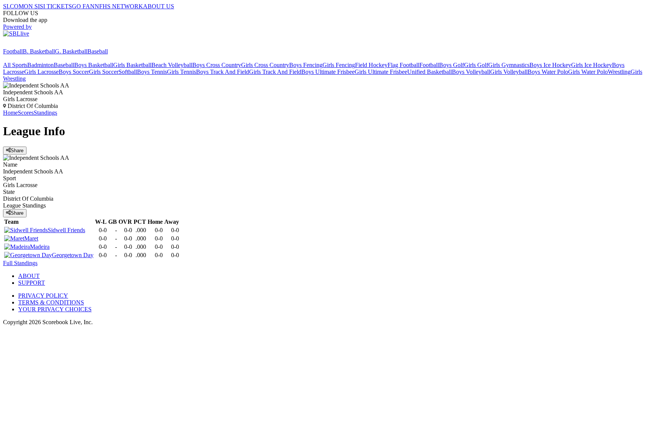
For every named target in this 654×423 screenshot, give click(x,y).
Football (13, 51)
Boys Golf (451, 65)
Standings (45, 112)
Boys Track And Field (222, 72)
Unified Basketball (429, 72)
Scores (26, 112)
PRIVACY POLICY (43, 295)
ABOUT (29, 276)
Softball (127, 72)
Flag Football (403, 65)
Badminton (40, 65)
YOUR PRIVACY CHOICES (55, 309)
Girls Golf (476, 65)
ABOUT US (158, 6)
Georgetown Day (72, 255)
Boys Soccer (74, 72)
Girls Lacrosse (41, 72)
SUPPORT (31, 282)
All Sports (15, 65)
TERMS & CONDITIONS (51, 302)
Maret (31, 238)
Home (10, 112)
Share (17, 150)
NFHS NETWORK (119, 6)
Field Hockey (371, 65)
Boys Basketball (93, 65)
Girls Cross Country (265, 65)
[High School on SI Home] (32, 44)
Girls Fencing (338, 65)
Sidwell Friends (66, 230)
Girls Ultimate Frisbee (381, 72)
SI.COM (13, 6)
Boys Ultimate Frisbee (328, 72)
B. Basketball (39, 51)
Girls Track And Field (275, 72)
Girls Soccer (103, 72)
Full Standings (20, 263)
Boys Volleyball (471, 72)
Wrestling (619, 72)
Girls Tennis (181, 72)
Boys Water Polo (548, 72)
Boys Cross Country (216, 65)
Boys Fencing (305, 65)
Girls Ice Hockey (591, 65)
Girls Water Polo (588, 72)
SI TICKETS (56, 6)
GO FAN (83, 6)
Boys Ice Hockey (550, 65)
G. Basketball (71, 51)
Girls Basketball (132, 65)
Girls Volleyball (509, 72)
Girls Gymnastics (508, 65)
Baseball (97, 51)
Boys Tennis (152, 72)
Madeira (40, 246)
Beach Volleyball (171, 65)
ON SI (32, 6)
